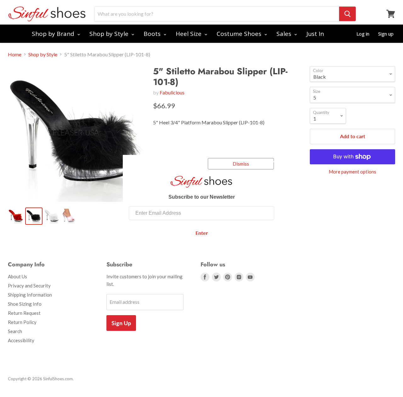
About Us (17, 276)
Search (15, 331)
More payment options (352, 171)
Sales (284, 34)
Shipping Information (30, 295)
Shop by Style (109, 34)
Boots (153, 34)
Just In (315, 34)
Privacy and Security (29, 285)
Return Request (24, 313)
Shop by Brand (54, 34)
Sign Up (121, 323)
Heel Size (189, 34)
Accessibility (21, 340)
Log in (362, 34)
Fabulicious (172, 92)
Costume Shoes (240, 34)
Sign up (386, 34)
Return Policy (22, 322)
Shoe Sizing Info (25, 304)
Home (14, 54)
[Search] (347, 14)
